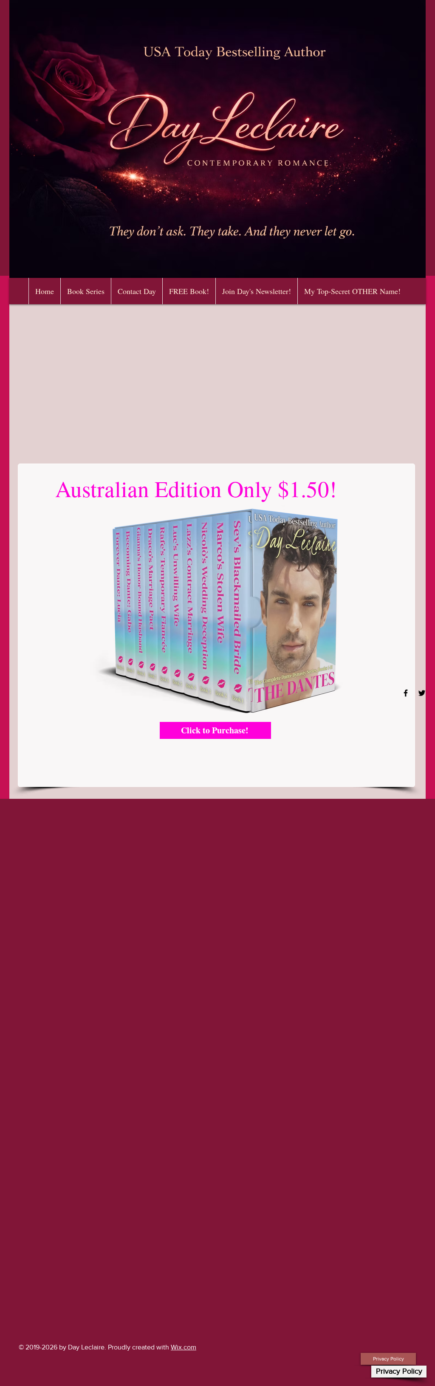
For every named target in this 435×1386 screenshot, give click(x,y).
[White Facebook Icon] (405, 693)
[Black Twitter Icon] (422, 693)
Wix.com (183, 1347)
